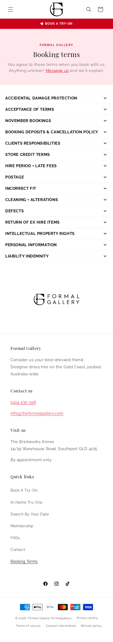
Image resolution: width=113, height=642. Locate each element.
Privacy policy (87, 618)
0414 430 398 (23, 402)
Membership (22, 526)
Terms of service (28, 626)
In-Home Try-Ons (27, 502)
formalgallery (61, 618)
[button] (10, 9)
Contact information (61, 626)
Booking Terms (24, 561)
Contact (18, 550)
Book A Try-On (24, 490)
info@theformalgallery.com (37, 413)
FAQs (15, 538)
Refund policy (91, 626)
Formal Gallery (39, 618)
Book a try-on (59, 23)
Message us (57, 70)
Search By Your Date (30, 514)
